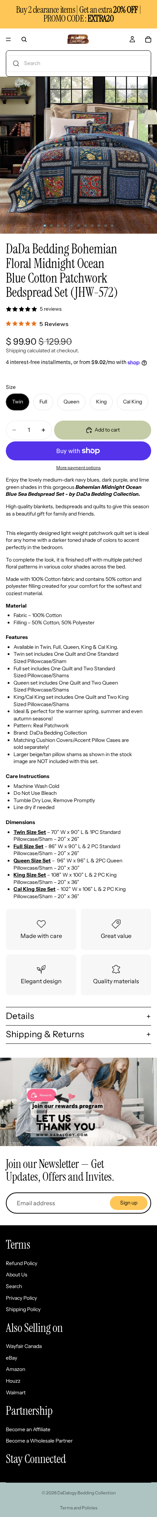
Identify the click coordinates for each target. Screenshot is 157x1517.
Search (14, 1286)
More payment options (78, 467)
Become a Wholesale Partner (39, 1440)
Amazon (15, 1369)
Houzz (13, 1381)
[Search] (24, 39)
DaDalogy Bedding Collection (86, 1492)
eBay (11, 1358)
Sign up (128, 1202)
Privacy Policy (21, 1298)
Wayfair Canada (24, 1346)
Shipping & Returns (45, 1034)
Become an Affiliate (28, 1429)
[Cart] (148, 39)
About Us (16, 1274)
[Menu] (8, 39)
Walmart (16, 1392)
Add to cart (107, 429)
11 (112, 225)
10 (105, 225)
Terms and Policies (78, 1507)
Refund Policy (21, 1263)
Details (20, 1016)
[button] (78, 63)
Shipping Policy (23, 1309)
